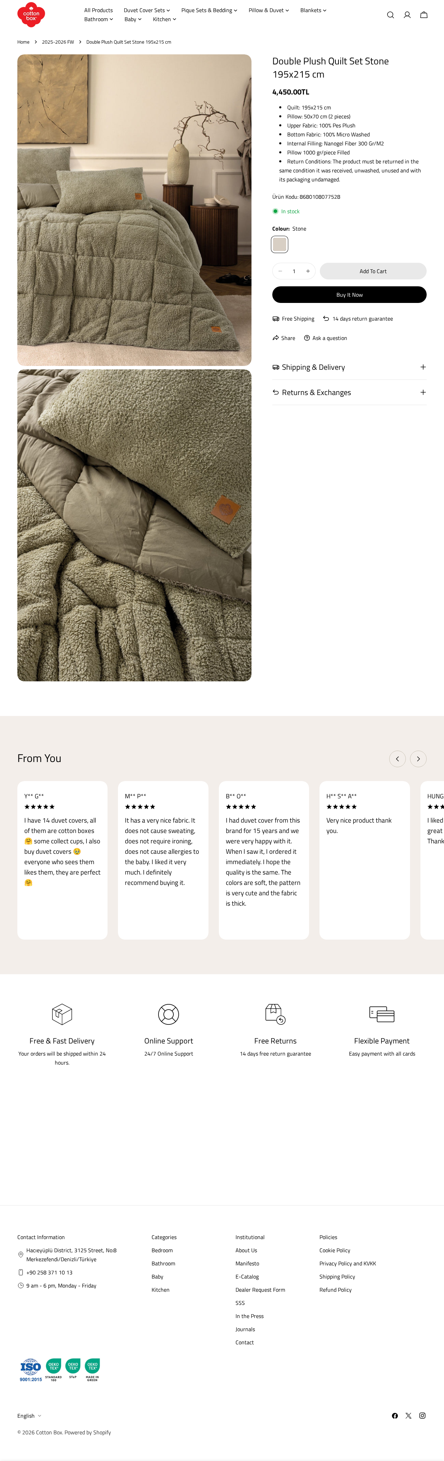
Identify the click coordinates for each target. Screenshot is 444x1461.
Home (23, 42)
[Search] (391, 15)
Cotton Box (49, 1432)
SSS (240, 1303)
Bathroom (163, 1263)
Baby (157, 1276)
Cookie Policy (334, 1250)
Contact (245, 1342)
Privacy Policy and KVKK (347, 1263)
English (26, 1415)
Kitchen (161, 1289)
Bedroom (162, 1250)
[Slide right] (418, 759)
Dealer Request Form (260, 1289)
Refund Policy (335, 1289)
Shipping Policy (337, 1276)
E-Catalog (247, 1276)
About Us (246, 1250)
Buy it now (349, 294)
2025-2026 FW (58, 42)
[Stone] (279, 244)
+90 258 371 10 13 (49, 1272)
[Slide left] (397, 759)
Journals (245, 1329)
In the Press (250, 1316)
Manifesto (247, 1263)
